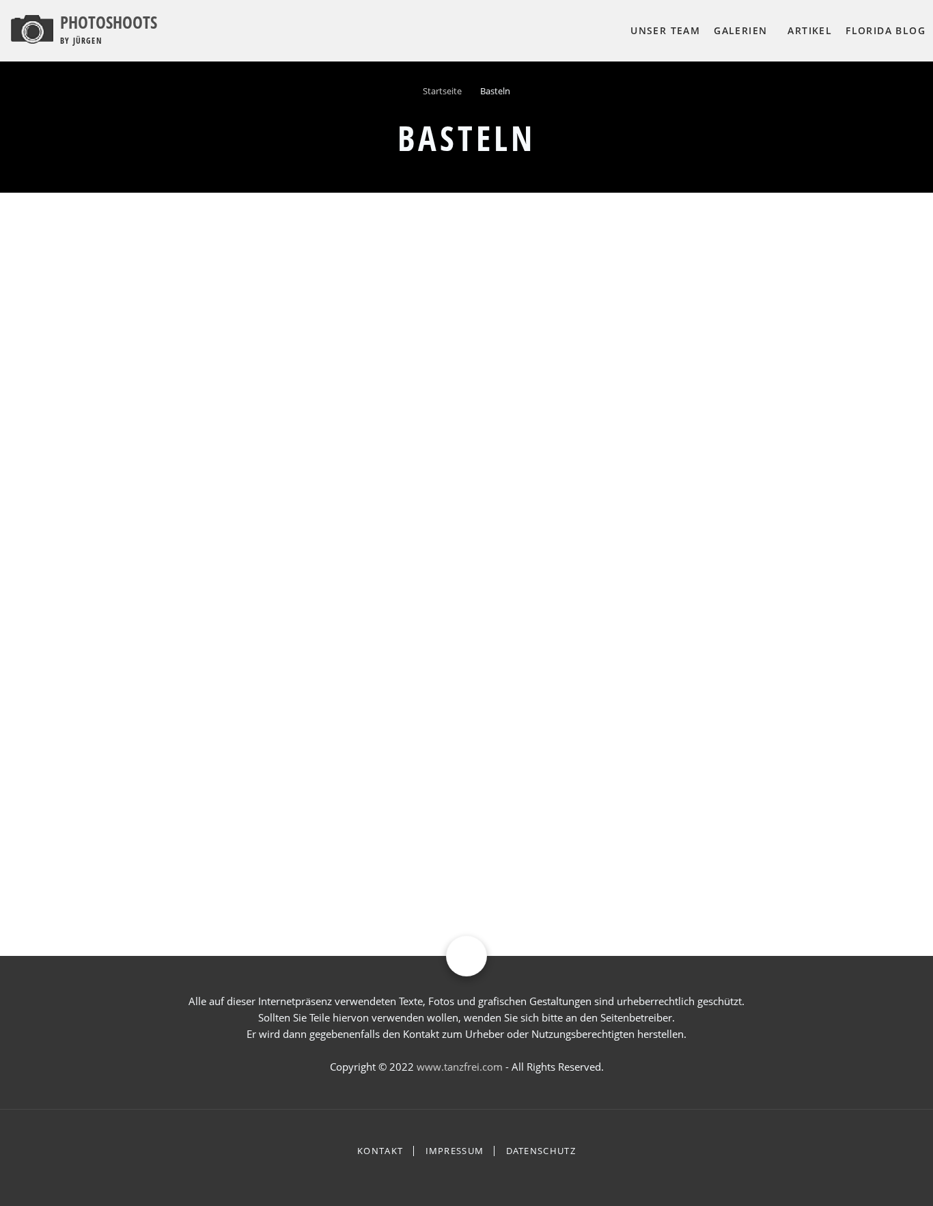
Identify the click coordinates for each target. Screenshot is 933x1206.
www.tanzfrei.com (460, 1066)
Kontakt (380, 1151)
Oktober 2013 (702, 838)
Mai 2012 (691, 818)
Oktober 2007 (702, 699)
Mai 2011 (691, 798)
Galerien (740, 30)
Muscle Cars (683, 590)
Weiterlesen (60, 717)
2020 (56, 462)
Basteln (113, 462)
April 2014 (694, 857)
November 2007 (708, 719)
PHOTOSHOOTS (108, 21)
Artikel (810, 30)
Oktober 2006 (702, 679)
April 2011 (694, 778)
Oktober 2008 (702, 738)
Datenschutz (541, 1151)
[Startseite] (32, 28)
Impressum (455, 1151)
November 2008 (708, 758)
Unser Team (665, 30)
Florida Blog (885, 30)
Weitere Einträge (708, 890)
